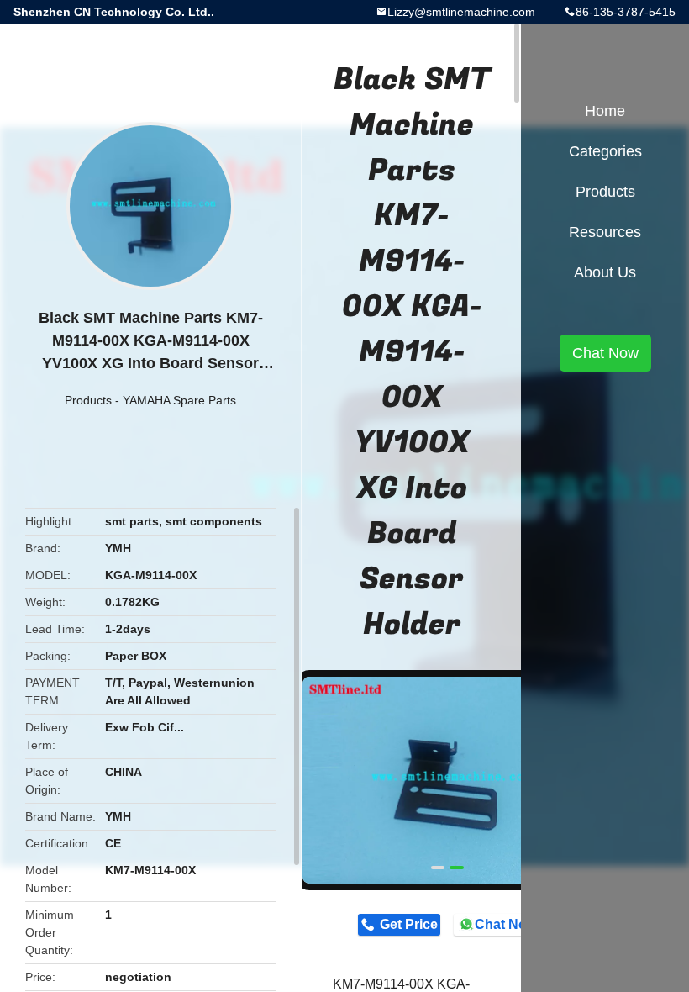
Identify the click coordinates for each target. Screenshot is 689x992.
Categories (605, 151)
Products (88, 400)
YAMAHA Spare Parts (179, 400)
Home (605, 111)
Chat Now (505, 924)
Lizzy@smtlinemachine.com (461, 11)
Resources (605, 232)
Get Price (409, 924)
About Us (605, 272)
